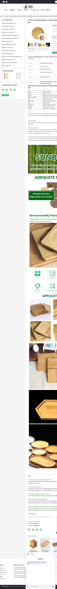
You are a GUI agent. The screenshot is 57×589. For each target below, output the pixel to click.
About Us (26, 10)
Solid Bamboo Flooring (8, 50)
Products (12, 10)
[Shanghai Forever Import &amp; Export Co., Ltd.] (28, 6)
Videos (19, 10)
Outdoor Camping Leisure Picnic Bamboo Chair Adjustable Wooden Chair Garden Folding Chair (24, 576)
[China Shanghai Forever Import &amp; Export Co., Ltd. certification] (6, 76)
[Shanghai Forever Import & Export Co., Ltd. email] (4, 89)
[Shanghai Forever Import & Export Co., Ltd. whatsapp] (8, 89)
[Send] (53, 586)
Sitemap (2, 578)
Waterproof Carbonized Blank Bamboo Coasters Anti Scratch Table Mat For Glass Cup (33, 551)
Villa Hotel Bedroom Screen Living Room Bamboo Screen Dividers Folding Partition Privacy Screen (24, 572)
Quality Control (46, 10)
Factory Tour (35, 10)
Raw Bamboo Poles (7, 26)
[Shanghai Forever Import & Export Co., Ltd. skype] (15, 89)
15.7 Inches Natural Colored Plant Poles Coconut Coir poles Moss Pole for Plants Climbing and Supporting (24, 568)
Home (5, 10)
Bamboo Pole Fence (7, 32)
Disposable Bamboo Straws (9, 38)
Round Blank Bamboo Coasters (37, 510)
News (1, 576)
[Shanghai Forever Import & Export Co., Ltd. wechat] (11, 89)
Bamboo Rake (5, 65)
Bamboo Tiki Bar (6, 47)
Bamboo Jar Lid (6, 41)
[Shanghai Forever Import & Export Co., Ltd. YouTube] (6, 2)
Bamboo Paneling (6, 53)
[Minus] (53, 554)
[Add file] (28, 586)
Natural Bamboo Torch (8, 44)
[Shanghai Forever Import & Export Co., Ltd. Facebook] (3, 2)
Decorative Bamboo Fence (9, 35)
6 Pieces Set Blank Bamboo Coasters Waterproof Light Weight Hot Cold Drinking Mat (38, 50)
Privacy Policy (5, 586)
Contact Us (2, 574)
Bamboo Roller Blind (7, 59)
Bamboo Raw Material (7, 23)
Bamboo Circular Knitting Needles (10, 56)
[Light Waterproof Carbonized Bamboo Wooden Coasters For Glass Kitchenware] (45, 543)
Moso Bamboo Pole (7, 29)
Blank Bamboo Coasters (15, 16)
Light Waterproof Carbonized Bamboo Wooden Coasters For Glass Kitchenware (45, 551)
